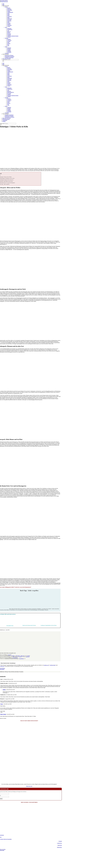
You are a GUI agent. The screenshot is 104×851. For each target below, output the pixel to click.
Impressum (60, 845)
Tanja (1, 703)
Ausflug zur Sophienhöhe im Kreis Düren (49, 625)
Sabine (4, 689)
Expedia (28, 655)
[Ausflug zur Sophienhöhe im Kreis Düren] (48, 624)
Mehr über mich (29, 786)
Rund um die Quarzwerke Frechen (29, 625)
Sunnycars (27, 656)
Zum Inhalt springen (4, 0)
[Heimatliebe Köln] (10, 624)
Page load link (2, 849)
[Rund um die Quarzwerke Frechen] (29, 624)
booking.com (46, 665)
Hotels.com (22, 655)
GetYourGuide (15, 657)
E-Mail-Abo (59, 843)
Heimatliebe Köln (9, 625)
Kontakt (60, 841)
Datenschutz (59, 847)
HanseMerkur (21, 658)
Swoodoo (9, 654)
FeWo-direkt (17, 655)
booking (13, 655)
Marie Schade (3, 714)
